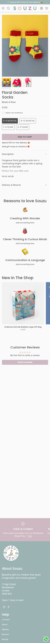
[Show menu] (3, 8)
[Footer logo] (11, 553)
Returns (5, 634)
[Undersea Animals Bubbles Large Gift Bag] (23, 303)
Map (30, 536)
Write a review (25, 362)
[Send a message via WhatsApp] (46, 639)
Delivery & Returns (11, 185)
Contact (6, 619)
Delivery (5, 629)
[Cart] (46, 8)
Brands (5, 639)
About (5, 624)
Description (8, 154)
